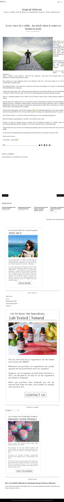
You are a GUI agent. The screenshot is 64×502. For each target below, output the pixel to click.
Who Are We (9, 296)
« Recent (5, 195)
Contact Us (8, 306)
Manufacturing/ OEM (11, 301)
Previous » (60, 195)
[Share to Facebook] (42, 145)
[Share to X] (39, 145)
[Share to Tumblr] (47, 145)
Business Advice (17, 145)
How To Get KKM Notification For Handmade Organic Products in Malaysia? (30, 483)
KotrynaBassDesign (47, 500)
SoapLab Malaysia (32, 9)
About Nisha (8, 145)
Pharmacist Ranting (28, 145)
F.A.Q (7, 298)
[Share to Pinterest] (44, 145)
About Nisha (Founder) (11, 303)
